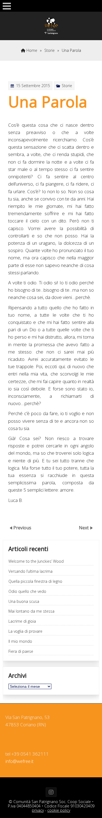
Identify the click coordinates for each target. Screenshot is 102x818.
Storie (49, 50)
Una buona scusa (23, 601)
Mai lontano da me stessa (31, 611)
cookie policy (58, 810)
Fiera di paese (20, 651)
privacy (38, 810)
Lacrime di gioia (22, 621)
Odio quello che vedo (27, 591)
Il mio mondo (20, 641)
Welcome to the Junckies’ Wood (36, 561)
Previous (22, 528)
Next (84, 528)
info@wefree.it (19, 762)
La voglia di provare (25, 631)
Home (31, 50)
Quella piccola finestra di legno (35, 581)
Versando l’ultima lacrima (30, 571)
